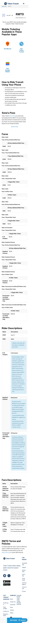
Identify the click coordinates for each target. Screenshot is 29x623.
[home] (11, 4)
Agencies (4, 6)
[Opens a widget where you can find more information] (22, 620)
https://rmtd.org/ (6, 552)
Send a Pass (12, 116)
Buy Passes (14, 620)
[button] (23, 3)
